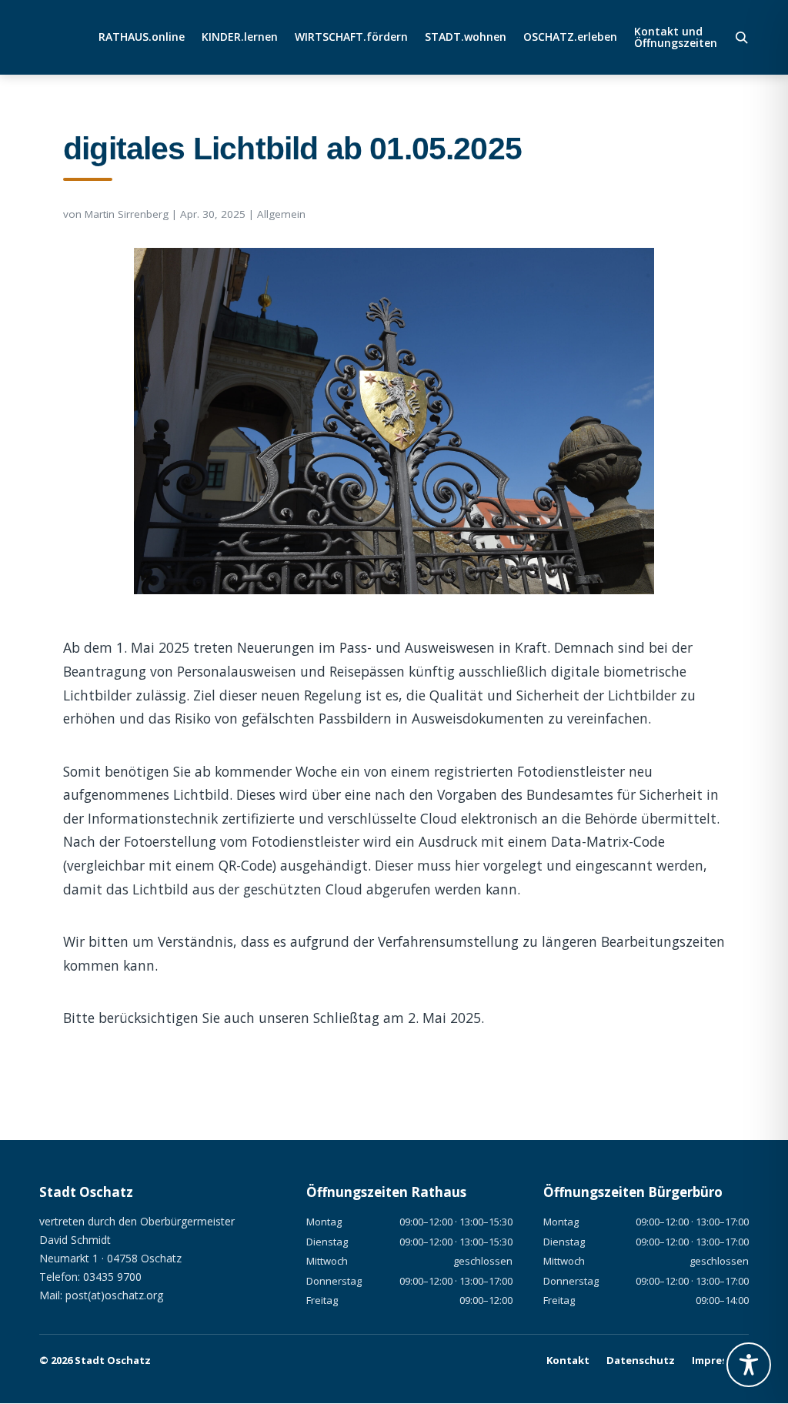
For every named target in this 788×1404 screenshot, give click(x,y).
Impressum (720, 1360)
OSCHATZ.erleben (570, 38)
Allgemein (281, 214)
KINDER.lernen (240, 38)
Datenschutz (640, 1360)
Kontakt (567, 1360)
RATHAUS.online (141, 38)
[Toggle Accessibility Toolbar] (749, 1365)
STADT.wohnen (465, 38)
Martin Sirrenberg (127, 214)
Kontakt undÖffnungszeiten (675, 37)
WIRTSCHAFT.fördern (351, 38)
